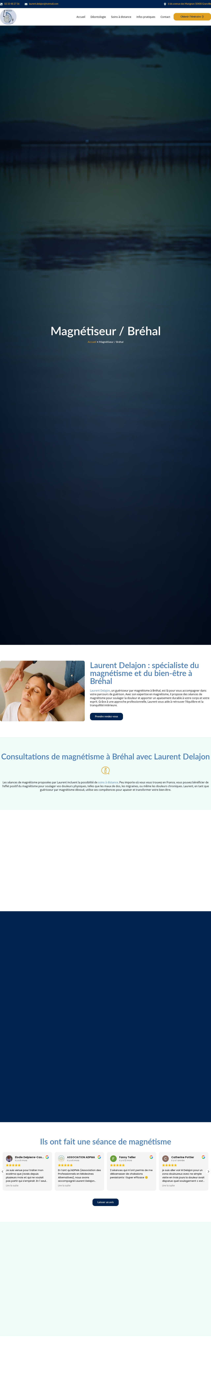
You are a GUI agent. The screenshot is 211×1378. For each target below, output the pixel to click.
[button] (208, 1171)
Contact (165, 17)
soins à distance (108, 782)
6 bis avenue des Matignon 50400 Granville (189, 4)
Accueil (80, 17)
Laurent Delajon (100, 690)
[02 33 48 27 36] (1, 4)
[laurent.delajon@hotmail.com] (26, 4)
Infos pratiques (145, 17)
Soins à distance (121, 17)
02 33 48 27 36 (11, 4)
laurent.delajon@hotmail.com (43, 4)
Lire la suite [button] (12, 1185)
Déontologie (98, 17)
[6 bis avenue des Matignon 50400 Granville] (165, 4)
